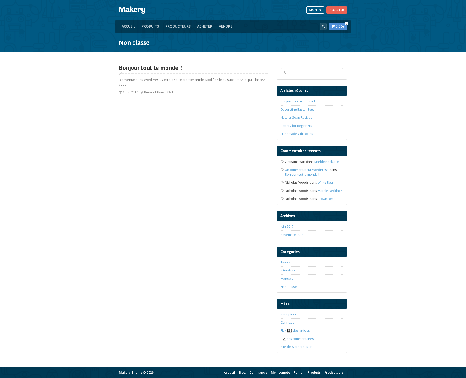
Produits (150, 26)
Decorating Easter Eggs (297, 109)
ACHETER (204, 26)
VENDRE (225, 26)
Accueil (128, 26)
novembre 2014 (292, 234)
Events (286, 262)
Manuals (287, 278)
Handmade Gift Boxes (297, 133)
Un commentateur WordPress (307, 169)
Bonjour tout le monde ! (150, 67)
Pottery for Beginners (296, 125)
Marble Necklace (326, 161)
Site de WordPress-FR (296, 347)
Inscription (288, 314)
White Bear (326, 182)
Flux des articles (295, 330)
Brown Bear (326, 199)
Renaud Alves (154, 92)
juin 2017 (287, 226)
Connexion (289, 322)
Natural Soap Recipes (296, 117)
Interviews (288, 270)
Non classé (289, 286)
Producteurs (178, 26)
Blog (242, 372)
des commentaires (297, 339)
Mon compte (280, 372)
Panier (299, 372)
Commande (258, 372)
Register (336, 10)
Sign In (315, 10)
